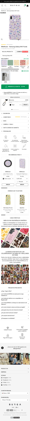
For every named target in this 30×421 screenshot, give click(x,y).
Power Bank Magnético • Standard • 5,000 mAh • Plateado (22, 174)
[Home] (15, 5)
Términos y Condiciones (9, 412)
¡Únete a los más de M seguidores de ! (17, 347)
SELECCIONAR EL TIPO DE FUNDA (9, 70)
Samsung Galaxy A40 (6, 9)
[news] (24, 5)
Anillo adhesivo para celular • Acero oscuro (8, 174)
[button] (7, 44)
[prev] (1, 1)
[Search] (5, 5)
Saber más (26, 70)
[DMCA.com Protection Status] (15, 418)
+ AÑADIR (25, 104)
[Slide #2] (14, 109)
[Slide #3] (15, 109)
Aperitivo (22, 207)
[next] (28, 1)
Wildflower (8, 171)
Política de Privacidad (21, 412)
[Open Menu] (2, 5)
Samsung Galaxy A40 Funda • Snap (8, 210)
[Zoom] (2, 39)
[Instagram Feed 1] (15, 359)
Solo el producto (7, 51)
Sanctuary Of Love (7, 207)
